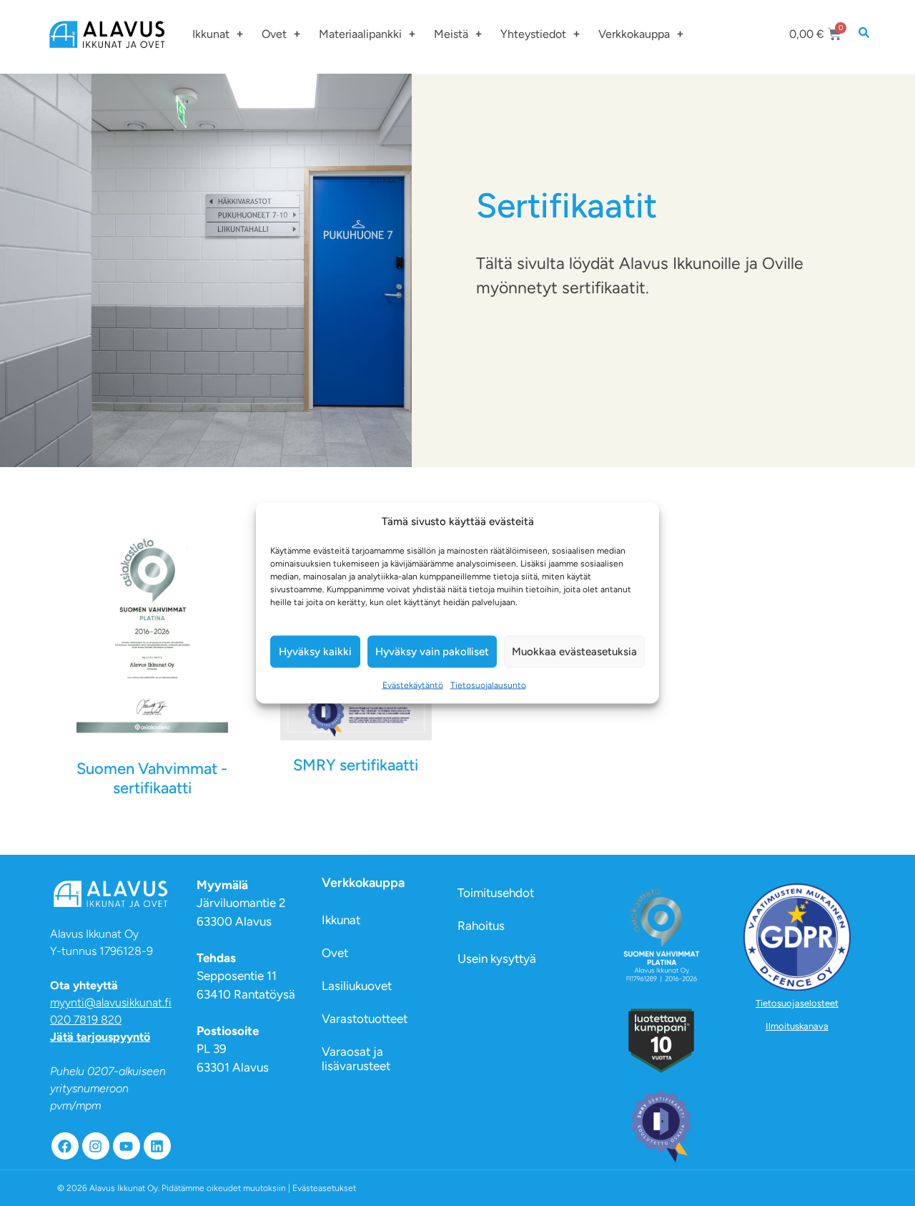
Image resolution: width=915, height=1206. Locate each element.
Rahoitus (481, 925)
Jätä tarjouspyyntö (100, 1037)
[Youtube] (126, 1146)
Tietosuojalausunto (488, 685)
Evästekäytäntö (412, 685)
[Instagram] (95, 1146)
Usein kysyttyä (497, 958)
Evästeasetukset (324, 1188)
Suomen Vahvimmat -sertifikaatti (151, 778)
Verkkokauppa (634, 34)
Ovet (274, 34)
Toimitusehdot (496, 893)
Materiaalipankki (360, 34)
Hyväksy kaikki (315, 651)
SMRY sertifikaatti (355, 765)
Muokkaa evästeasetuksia (574, 651)
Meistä (451, 34)
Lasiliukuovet (357, 986)
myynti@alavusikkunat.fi (111, 1002)
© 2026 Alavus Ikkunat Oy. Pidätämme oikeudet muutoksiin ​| (206, 1188)
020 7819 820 (86, 1019)
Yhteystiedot (533, 34)
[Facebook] (65, 1146)
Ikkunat (210, 34)
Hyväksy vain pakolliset (432, 651)
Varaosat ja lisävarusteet (356, 1058)
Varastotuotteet (364, 1018)
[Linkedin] (157, 1146)
